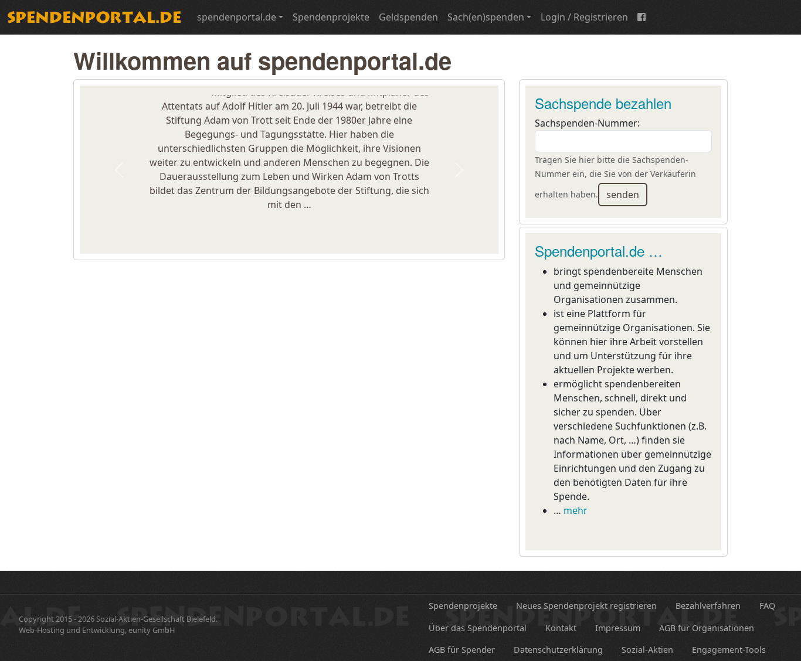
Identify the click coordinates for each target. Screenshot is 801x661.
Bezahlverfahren (708, 605)
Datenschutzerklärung (558, 649)
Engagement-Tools (729, 649)
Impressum (617, 627)
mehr (576, 510)
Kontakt (560, 627)
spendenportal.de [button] (236, 17)
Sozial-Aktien (647, 649)
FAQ (767, 605)
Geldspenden (408, 17)
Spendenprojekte (331, 17)
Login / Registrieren (584, 17)
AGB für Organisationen (706, 627)
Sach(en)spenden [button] (485, 17)
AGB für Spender (462, 649)
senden (622, 194)
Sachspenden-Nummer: (587, 123)
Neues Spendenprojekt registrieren (586, 605)
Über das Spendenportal (478, 627)
